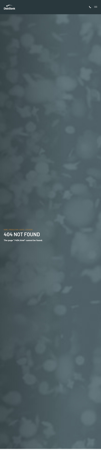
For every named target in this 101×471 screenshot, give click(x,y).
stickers (29, 230)
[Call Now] (90, 7)
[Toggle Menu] (95, 7)
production (13, 230)
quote (21, 230)
